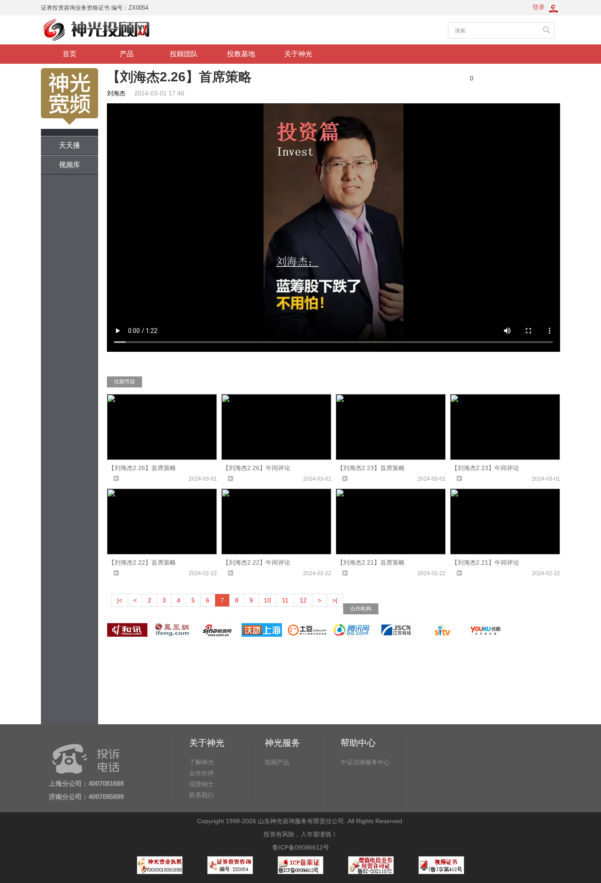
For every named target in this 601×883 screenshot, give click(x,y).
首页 (69, 54)
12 (303, 600)
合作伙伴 (201, 773)
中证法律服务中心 (365, 762)
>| (334, 600)
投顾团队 (184, 54)
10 (267, 600)
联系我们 (201, 795)
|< (119, 600)
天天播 (69, 145)
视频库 (69, 164)
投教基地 (241, 54)
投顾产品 (277, 762)
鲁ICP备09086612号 (300, 847)
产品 (127, 54)
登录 (538, 7)
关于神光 (298, 54)
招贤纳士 (201, 784)
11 (285, 600)
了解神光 (201, 762)
